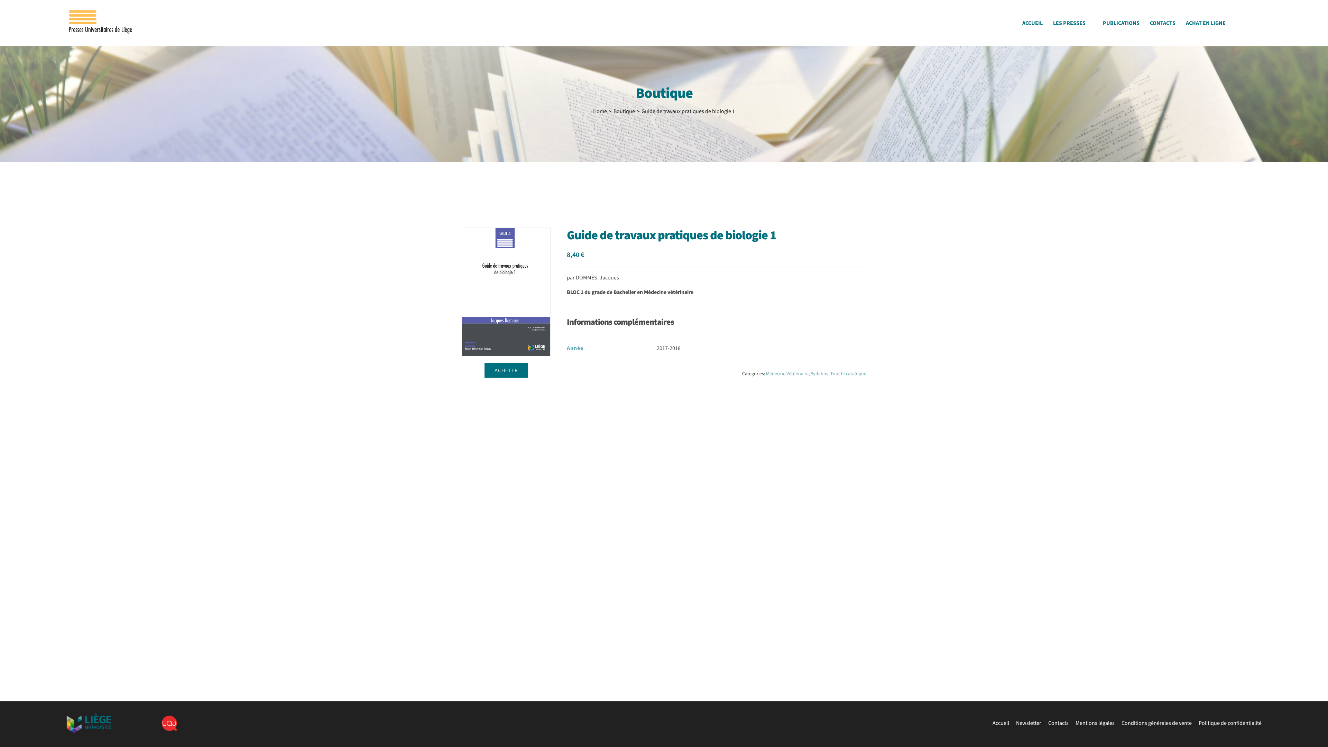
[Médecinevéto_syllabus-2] (506, 292)
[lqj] (169, 718)
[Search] (1259, 25)
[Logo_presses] (101, 13)
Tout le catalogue (848, 373)
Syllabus (819, 373)
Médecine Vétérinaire (787, 373)
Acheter (506, 370)
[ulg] (88, 716)
